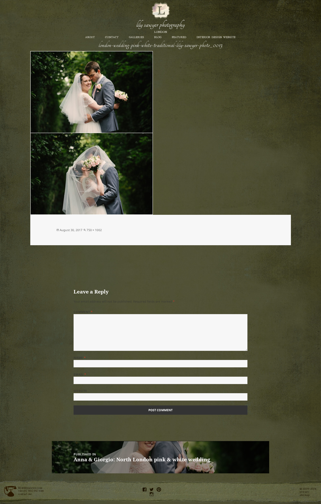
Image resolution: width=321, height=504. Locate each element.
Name (80, 358)
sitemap (305, 495)
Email (80, 374)
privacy (304, 491)
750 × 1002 (94, 230)
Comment (83, 312)
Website (80, 391)
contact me (25, 494)
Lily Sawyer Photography (160, 25)
